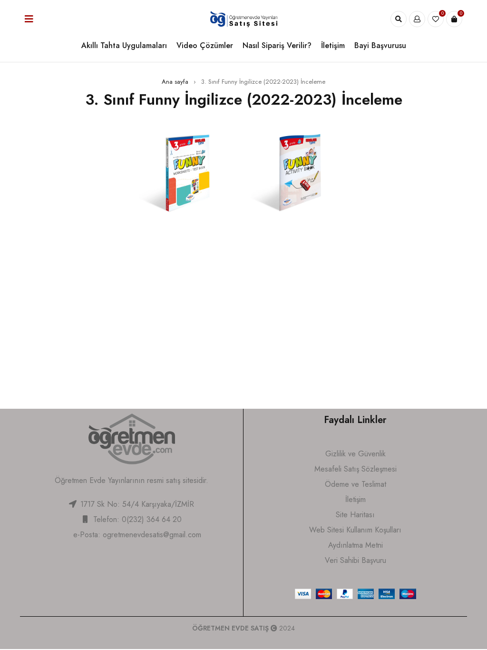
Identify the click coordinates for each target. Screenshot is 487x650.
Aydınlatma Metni (355, 545)
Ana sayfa (175, 81)
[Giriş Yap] (417, 19)
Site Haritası (355, 514)
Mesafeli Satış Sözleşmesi (355, 468)
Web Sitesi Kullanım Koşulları (355, 529)
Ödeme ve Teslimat (355, 484)
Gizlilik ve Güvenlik (355, 453)
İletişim (355, 499)
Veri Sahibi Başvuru (355, 560)
